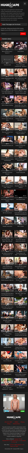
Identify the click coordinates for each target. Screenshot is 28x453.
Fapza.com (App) (14, 446)
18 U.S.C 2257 (8, 422)
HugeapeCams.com (16, 440)
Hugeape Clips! (17, 439)
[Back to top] (23, 448)
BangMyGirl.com (19, 444)
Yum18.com (12, 444)
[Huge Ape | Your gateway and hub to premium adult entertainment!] (11, 5)
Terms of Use (16, 423)
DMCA (16, 422)
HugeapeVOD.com (6, 440)
